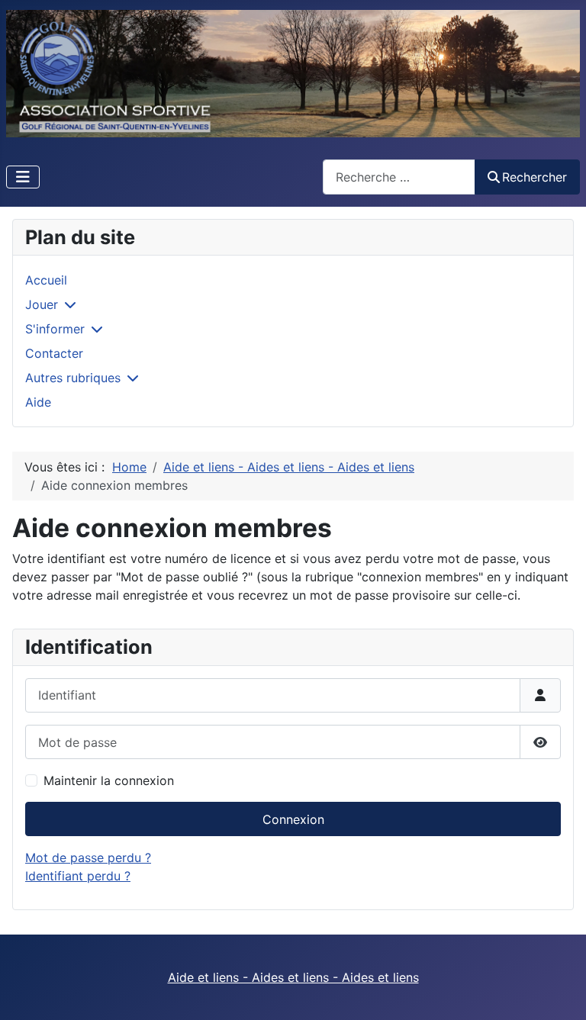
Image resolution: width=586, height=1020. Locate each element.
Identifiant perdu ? (77, 875)
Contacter (54, 353)
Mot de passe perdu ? (88, 857)
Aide (38, 402)
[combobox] (399, 176)
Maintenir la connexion (108, 780)
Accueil (46, 280)
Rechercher (534, 177)
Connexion (293, 819)
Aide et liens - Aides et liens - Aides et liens (293, 977)
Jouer (41, 304)
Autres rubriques (73, 377)
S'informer (55, 328)
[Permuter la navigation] (23, 177)
